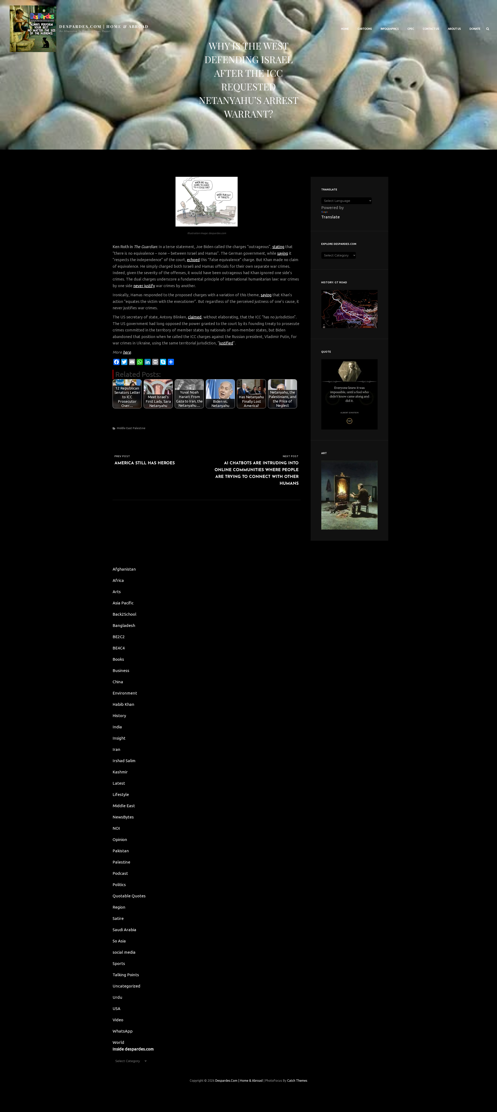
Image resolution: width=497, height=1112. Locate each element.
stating (278, 246)
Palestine (139, 428)
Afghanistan (124, 569)
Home (345, 28)
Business (121, 670)
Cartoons (365, 28)
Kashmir (120, 772)
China (118, 681)
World (118, 1042)
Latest (119, 783)
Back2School (124, 614)
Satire (118, 918)
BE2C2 (119, 636)
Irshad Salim (124, 760)
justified (226, 343)
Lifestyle (121, 794)
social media (124, 952)
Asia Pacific (123, 602)
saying (282, 253)
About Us (454, 28)
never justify (144, 285)
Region (119, 907)
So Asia (119, 941)
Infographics (390, 28)
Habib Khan (123, 704)
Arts (117, 591)
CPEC (411, 28)
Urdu (117, 997)
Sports (119, 963)
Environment (125, 693)
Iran (116, 749)
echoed (193, 259)
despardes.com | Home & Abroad (104, 26)
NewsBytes (123, 817)
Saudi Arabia (124, 929)
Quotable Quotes (129, 895)
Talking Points (126, 974)
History (119, 715)
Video (118, 1019)
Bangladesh (124, 625)
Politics (119, 884)
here (127, 352)
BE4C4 (119, 648)
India (117, 726)
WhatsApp (123, 1031)
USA (116, 1008)
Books (118, 659)
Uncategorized (126, 986)
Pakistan (121, 850)
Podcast (120, 873)
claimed (195, 317)
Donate (475, 28)
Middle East (124, 428)
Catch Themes (297, 1080)
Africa (118, 580)
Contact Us (431, 28)
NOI (116, 828)
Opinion (120, 839)
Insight (119, 738)
